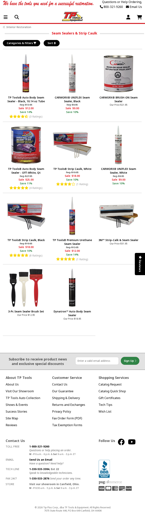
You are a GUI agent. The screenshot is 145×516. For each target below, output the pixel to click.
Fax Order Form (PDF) (67, 418)
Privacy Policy (61, 412)
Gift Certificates (109, 398)
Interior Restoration (18, 27)
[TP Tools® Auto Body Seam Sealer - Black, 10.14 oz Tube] (26, 73)
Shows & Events (17, 405)
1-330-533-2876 (39, 478)
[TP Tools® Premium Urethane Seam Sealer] (72, 216)
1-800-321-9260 (39, 446)
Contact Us (59, 384)
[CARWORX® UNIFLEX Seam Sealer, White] (118, 145)
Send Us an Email (40, 459)
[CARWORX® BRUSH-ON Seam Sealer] (118, 73)
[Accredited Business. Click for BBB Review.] (104, 468)
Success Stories (16, 412)
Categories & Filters (20, 43)
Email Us (135, 7)
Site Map (12, 418)
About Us (12, 384)
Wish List (105, 412)
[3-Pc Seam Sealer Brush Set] (26, 287)
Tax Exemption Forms (67, 425)
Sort (51, 43)
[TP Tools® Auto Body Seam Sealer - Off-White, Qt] (26, 145)
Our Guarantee (62, 391)
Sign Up (129, 361)
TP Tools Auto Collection (23, 398)
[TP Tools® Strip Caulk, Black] (26, 216)
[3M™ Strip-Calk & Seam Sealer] (118, 216)
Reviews (11, 425)
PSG (110, 482)
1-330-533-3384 (39, 469)
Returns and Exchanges (68, 405)
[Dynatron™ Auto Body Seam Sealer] (72, 287)
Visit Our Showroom (20, 391)
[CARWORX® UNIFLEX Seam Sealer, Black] (72, 73)
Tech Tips (105, 405)
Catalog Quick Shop (112, 391)
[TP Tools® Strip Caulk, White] (72, 145)
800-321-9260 (113, 7)
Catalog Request (110, 384)
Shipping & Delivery (66, 398)
